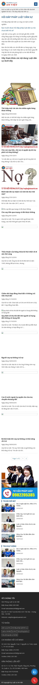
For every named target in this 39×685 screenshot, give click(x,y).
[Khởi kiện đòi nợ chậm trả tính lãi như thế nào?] (20, 178)
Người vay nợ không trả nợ (12, 357)
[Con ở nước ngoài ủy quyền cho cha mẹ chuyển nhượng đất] (20, 383)
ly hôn (14, 631)
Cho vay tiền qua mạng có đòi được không (18, 212)
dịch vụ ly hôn (6, 628)
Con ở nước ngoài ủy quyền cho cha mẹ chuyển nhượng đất (17, 398)
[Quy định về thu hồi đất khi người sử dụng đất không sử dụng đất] (20, 311)
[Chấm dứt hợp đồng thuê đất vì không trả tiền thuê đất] (20, 279)
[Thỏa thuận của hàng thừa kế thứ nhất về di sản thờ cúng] (20, 238)
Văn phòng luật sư (23, 631)
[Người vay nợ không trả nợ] (20, 343)
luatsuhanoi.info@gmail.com (15, 608)
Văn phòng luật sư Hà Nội (9, 635)
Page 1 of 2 (16, 458)
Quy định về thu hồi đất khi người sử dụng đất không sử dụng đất (18, 317)
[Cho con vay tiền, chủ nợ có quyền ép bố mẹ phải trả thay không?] (20, 136)
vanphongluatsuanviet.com (17, 617)
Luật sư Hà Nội (6, 631)
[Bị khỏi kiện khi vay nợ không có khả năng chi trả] (20, 425)
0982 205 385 (14, 605)
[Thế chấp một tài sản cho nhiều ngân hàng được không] (20, 94)
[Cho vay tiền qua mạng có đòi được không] (20, 209)
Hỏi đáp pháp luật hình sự (20, 628)
